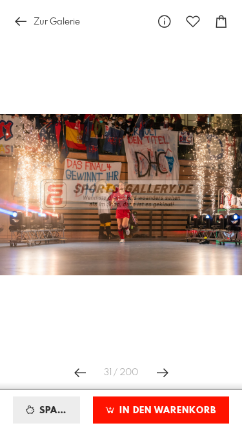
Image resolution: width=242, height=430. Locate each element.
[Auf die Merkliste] (193, 21)
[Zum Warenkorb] (221, 21)
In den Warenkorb (166, 410)
